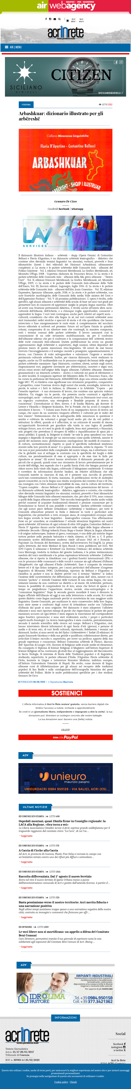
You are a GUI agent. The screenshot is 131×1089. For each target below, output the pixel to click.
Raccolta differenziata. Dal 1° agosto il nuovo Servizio (55, 876)
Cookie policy (61, 1082)
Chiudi (73, 1082)
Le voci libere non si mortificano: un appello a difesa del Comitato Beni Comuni (64, 933)
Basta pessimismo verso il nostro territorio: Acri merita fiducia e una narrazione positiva (63, 904)
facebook (118, 1044)
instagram (117, 1047)
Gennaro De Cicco (65, 201)
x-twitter (120, 1050)
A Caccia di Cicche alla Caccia (38, 850)
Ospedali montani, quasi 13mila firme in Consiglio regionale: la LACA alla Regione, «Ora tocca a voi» (62, 822)
